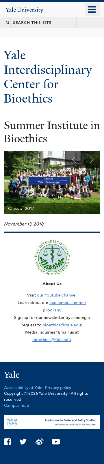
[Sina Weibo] (39, 442)
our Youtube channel (57, 295)
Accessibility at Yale (23, 387)
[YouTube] (56, 442)
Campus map (16, 405)
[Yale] (12, 375)
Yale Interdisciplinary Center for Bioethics (48, 76)
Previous (74, 159)
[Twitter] (23, 442)
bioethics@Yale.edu (61, 325)
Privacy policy (58, 387)
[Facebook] (7, 442)
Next (91, 159)
